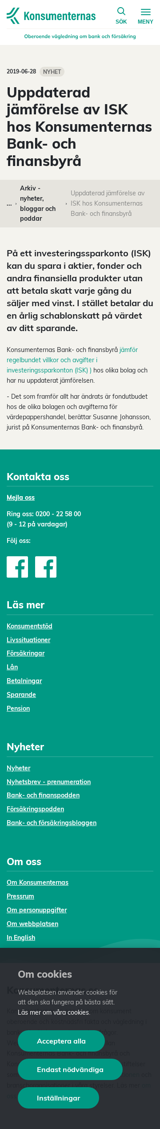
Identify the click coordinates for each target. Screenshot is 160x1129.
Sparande (21, 695)
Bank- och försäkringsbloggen (51, 823)
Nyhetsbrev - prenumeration (49, 782)
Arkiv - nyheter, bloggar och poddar (38, 203)
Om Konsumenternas (37, 882)
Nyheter (18, 768)
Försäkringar (25, 653)
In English (21, 938)
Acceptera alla (61, 1040)
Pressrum (20, 896)
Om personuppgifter (37, 910)
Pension (18, 708)
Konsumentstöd (29, 626)
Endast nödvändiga (70, 1069)
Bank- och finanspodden (43, 795)
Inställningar (58, 1097)
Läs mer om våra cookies (53, 1012)
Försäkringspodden (35, 809)
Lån (12, 667)
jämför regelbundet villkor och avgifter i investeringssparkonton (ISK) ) (72, 360)
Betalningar (24, 681)
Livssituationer (28, 640)
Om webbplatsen (32, 924)
